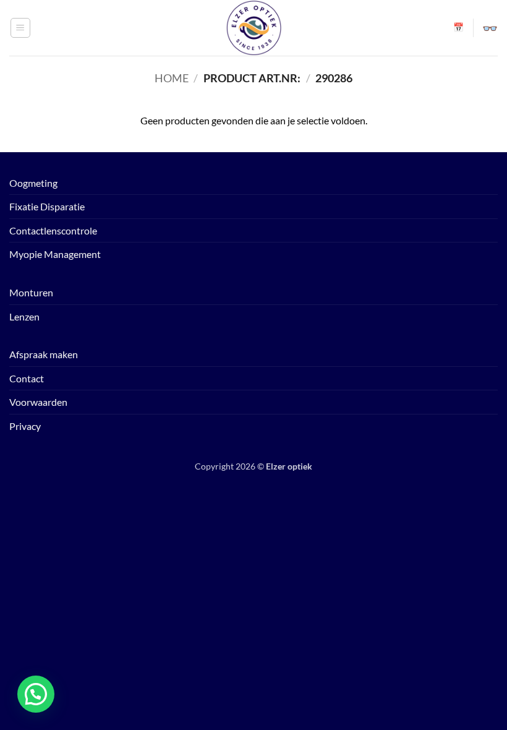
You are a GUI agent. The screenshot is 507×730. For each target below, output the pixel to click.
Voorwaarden (38, 402)
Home (172, 78)
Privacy (25, 426)
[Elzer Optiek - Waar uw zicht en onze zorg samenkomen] (253, 28)
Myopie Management (55, 254)
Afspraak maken (43, 354)
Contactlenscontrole (53, 230)
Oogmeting (33, 183)
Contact (26, 378)
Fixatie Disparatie (47, 206)
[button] (20, 28)
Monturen (31, 292)
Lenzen (24, 316)
